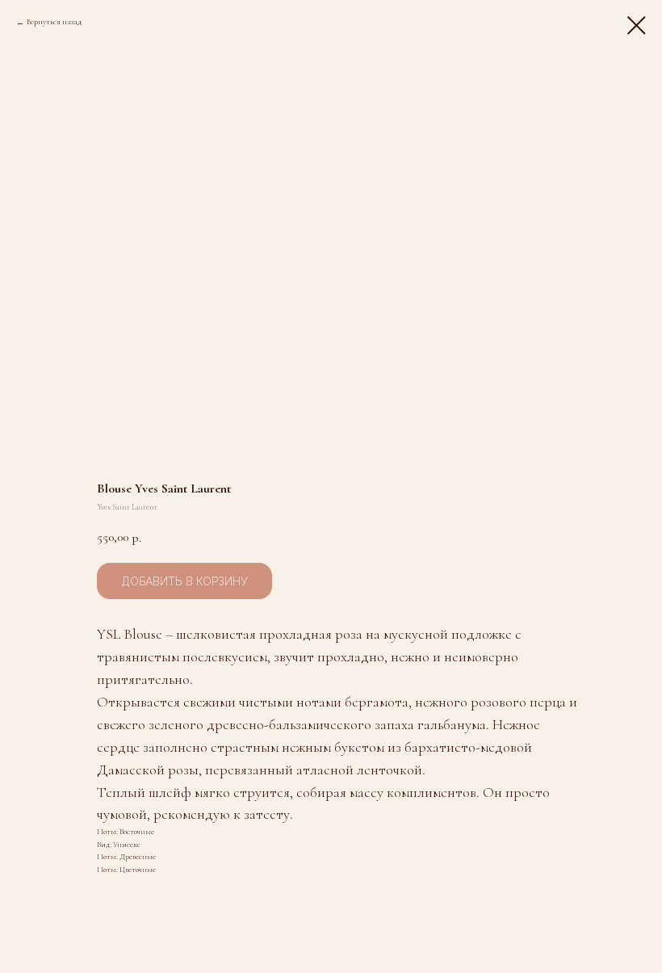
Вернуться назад (54, 22)
